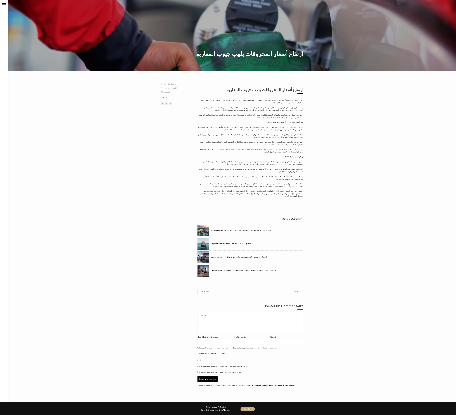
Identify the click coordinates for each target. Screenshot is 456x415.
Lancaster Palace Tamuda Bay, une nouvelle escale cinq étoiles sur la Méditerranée (241, 230)
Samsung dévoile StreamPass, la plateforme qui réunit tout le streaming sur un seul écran (243, 270)
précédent (206, 291)
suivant (296, 291)
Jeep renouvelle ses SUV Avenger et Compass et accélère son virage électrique (240, 257)
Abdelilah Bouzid (170, 84)
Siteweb (273, 337)
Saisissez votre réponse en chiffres (211, 353)
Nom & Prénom (207, 337)
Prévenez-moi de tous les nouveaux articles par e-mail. (220, 372)
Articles (167, 92)
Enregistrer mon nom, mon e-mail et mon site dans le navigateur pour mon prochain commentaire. (237, 348)
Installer (247, 409)
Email (240, 337)
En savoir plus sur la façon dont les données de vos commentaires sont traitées (265, 385)
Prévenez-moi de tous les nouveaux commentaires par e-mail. (223, 367)
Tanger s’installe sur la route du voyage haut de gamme (231, 244)
